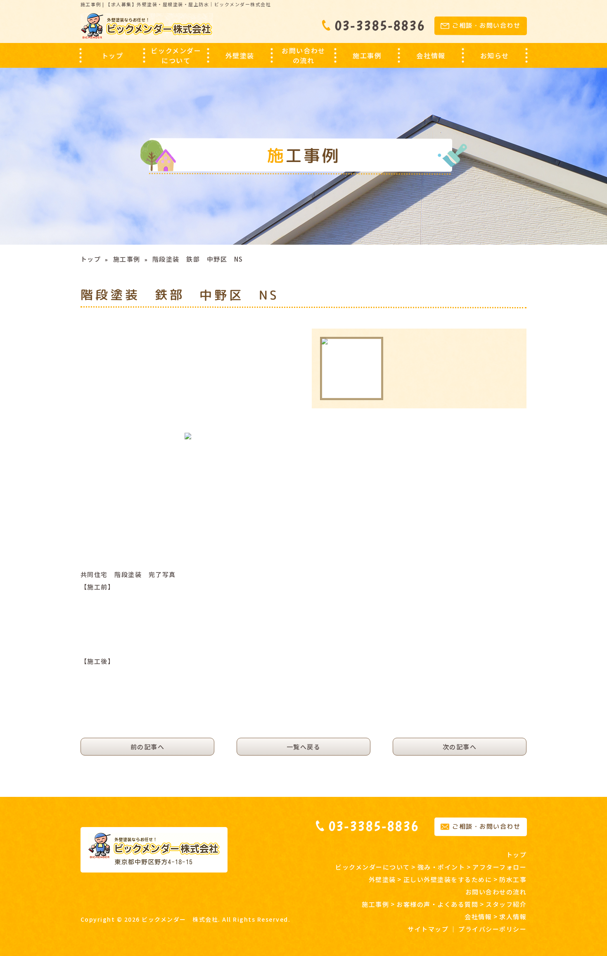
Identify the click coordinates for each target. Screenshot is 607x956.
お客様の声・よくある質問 (437, 904)
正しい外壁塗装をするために (447, 879)
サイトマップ (428, 929)
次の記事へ (460, 746)
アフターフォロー (499, 867)
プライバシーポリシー (492, 929)
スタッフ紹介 (506, 904)
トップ (112, 55)
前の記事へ (147, 746)
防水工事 (512, 879)
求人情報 (512, 916)
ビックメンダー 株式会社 (180, 919)
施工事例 (126, 259)
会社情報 (478, 916)
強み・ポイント (441, 867)
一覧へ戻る (304, 746)
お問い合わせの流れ (303, 55)
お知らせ (494, 55)
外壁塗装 (382, 879)
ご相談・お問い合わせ (486, 25)
